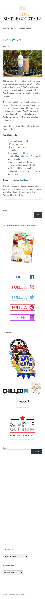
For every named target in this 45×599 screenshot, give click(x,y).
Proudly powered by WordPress (14, 594)
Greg (20, 195)
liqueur (24, 186)
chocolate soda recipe (25, 189)
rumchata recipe (15, 192)
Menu (22, 8)
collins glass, (25, 156)
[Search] (38, 215)
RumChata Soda (12, 40)
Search (5, 210)
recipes (30, 186)
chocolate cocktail (9, 189)
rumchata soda (28, 192)
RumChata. (24, 180)
